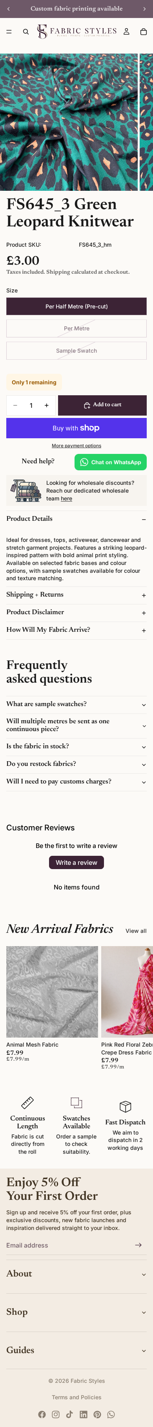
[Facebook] (42, 1414)
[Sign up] (138, 1245)
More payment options (76, 445)
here (66, 498)
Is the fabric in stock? (37, 746)
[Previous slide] (8, 9)
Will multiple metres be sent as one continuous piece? (57, 725)
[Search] (26, 31)
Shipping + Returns (35, 595)
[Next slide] (144, 9)
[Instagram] (55, 1414)
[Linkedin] (83, 1414)
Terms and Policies (77, 1397)
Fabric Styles (88, 1380)
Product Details (29, 519)
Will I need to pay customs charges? (58, 781)
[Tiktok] (69, 1414)
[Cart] (143, 31)
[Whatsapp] (111, 1414)
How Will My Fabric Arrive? (48, 630)
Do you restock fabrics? (41, 764)
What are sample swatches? (46, 704)
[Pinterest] (97, 1414)
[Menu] (9, 32)
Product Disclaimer (35, 612)
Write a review (76, 862)
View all (136, 930)
